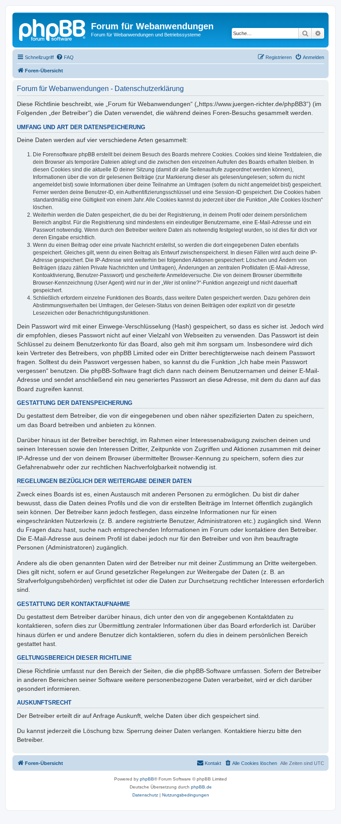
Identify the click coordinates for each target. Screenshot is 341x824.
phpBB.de (201, 786)
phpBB (147, 778)
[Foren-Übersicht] (53, 29)
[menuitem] (65, 57)
